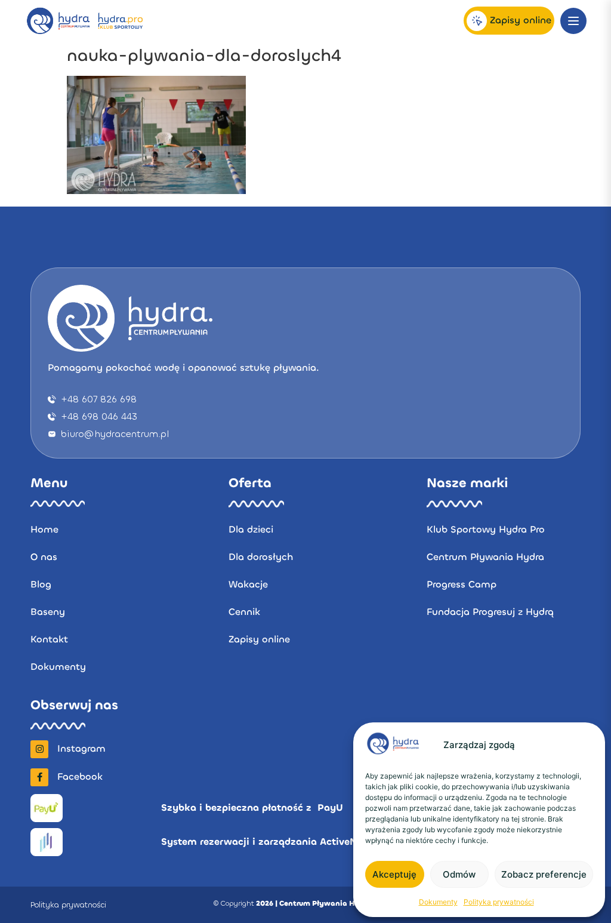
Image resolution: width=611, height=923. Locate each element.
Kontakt (49, 639)
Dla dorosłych (261, 556)
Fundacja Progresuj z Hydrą (490, 611)
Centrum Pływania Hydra (485, 556)
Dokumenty (438, 901)
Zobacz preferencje (544, 874)
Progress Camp (461, 584)
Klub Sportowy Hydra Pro (486, 529)
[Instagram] (39, 749)
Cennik (244, 611)
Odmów (459, 874)
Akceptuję (394, 874)
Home (44, 529)
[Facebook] (39, 777)
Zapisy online (520, 20)
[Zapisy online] (477, 21)
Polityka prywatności (499, 901)
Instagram (81, 748)
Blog (40, 584)
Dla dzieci (251, 529)
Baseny (47, 611)
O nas (43, 556)
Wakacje (248, 584)
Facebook (80, 776)
